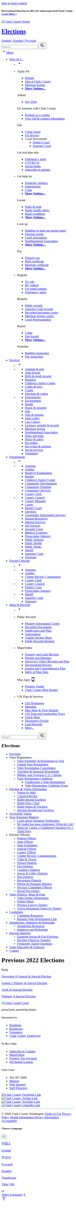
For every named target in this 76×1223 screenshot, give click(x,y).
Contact (14, 950)
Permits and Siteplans (38, 658)
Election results (34, 234)
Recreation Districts (29, 880)
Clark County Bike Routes (41, 690)
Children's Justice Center (40, 383)
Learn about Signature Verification (38, 820)
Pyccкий (7, 1164)
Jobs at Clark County (38, 81)
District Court (41, 142)
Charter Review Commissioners (36, 855)
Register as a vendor (37, 115)
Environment (33, 400)
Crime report (33, 131)
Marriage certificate (37, 265)
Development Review (38, 665)
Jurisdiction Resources (31, 926)
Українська (9, 1177)
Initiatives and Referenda (32, 929)
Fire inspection (34, 356)
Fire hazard (32, 336)
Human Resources (36, 518)
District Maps (25, 901)
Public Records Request (39, 641)
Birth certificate (34, 261)
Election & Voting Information (28, 789)
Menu (9, 52)
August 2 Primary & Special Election (24, 983)
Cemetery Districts (28, 870)
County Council (35, 497)
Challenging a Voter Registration (45, 782)
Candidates (16, 912)
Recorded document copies (41, 312)
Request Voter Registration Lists (37, 919)
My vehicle (32, 285)
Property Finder (34, 686)
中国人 (6, 1143)
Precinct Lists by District (32, 905)
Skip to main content (14, 3)
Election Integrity (20, 933)
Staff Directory (18, 1088)
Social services (34, 450)
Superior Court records (39, 309)
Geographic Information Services (45, 515)
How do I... (16, 59)
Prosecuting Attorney (38, 536)
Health (29, 404)
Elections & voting (36, 393)
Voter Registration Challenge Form (46, 785)
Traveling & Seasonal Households (38, 771)
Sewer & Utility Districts (32, 873)
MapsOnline (17, 1055)
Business (30, 379)
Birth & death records (38, 376)
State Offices (25, 841)
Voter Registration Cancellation (36, 768)
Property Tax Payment (23, 1058)
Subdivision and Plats (38, 630)
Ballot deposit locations (31, 799)
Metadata (30, 706)
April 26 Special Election (17, 989)
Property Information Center (42, 623)
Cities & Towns (26, 859)
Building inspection (37, 353)
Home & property (36, 407)
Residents (15, 1025)
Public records (33, 305)
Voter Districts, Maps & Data (27, 894)
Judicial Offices (26, 848)
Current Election (27, 796)
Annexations (33, 634)
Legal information (36, 237)
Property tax (32, 258)
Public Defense (34, 539)
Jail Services (32, 525)
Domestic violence (36, 183)
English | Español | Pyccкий (19, 40)
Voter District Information (33, 898)
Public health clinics (37, 210)
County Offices (26, 852)
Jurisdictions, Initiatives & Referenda (32, 922)
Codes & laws (33, 386)
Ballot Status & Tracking (32, 806)
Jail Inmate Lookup (21, 1062)
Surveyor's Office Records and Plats (47, 661)
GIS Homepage (34, 703)
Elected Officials (19, 560)
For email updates (36, 288)
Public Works (33, 546)
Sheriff (29, 550)
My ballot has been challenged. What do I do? (45, 824)
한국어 (6, 1157)
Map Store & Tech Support (41, 710)
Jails (27, 411)
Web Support (17, 1084)
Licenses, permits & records (42, 425)
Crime (29, 332)
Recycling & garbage (38, 446)
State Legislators (27, 845)
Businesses (16, 1028)
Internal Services (35, 522)
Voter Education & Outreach (26, 947)
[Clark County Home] (16, 21)
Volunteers (31, 453)
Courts (29, 390)
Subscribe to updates (37, 169)
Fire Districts (25, 866)
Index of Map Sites (36, 672)
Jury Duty (31, 101)
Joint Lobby (32, 418)
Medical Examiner (36, 532)
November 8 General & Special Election (26, 976)
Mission (14, 1081)
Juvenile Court (34, 529)
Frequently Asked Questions (34, 943)
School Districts (27, 863)
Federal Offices (26, 838)
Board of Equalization (38, 473)
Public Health (33, 543)
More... (29, 727)
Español (6, 1171)
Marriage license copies (39, 316)
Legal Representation (38, 319)
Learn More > (9, 13)
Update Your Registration (32, 764)
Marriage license (35, 85)
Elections (14, 31)
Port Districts (25, 877)
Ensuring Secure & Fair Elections (37, 936)
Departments (17, 457)
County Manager (35, 501)
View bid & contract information (45, 118)
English (6, 1150)
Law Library (33, 421)
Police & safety (34, 439)
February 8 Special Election (19, 996)
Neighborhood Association (41, 241)
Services (14, 360)
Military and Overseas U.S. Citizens (39, 775)
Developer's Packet (37, 720)
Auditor (29, 469)
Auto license (32, 372)
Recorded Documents (38, 627)
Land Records (33, 724)
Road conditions (35, 213)
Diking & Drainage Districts (34, 884)
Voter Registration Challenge (35, 778)
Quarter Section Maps (38, 637)
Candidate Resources (30, 915)
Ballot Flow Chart (28, 803)
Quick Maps (32, 717)
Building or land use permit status (45, 230)
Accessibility (9, 1120)
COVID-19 (32, 162)
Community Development (41, 483)
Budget (29, 476)
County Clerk (33, 494)
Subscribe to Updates (22, 1051)
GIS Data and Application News (45, 713)
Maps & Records (19, 605)
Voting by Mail (26, 792)
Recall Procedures (28, 891)
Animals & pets (34, 369)
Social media (33, 166)
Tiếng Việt (8, 1184)
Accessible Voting (20, 813)
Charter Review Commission (43, 576)
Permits (29, 78)
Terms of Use (53, 1113)
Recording (31, 443)
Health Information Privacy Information (34, 1117)
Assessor (30, 466)
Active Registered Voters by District (39, 908)
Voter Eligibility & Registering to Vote (40, 761)
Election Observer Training (33, 940)
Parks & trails (33, 206)
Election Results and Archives (35, 810)
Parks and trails (34, 436)
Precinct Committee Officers (34, 887)
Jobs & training (34, 414)
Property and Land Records (42, 654)
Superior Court (42, 146)
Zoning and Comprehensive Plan (45, 668)
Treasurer (30, 557)
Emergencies (33, 186)
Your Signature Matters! (24, 817)
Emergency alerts (35, 159)
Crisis (28, 190)
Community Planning (38, 487)
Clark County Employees (25, 1035)
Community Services (38, 490)
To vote (29, 281)
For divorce (32, 135)
